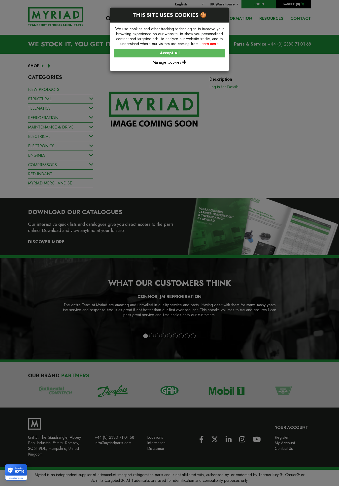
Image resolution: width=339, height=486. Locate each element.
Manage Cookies (167, 62)
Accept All (169, 53)
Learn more (209, 44)
